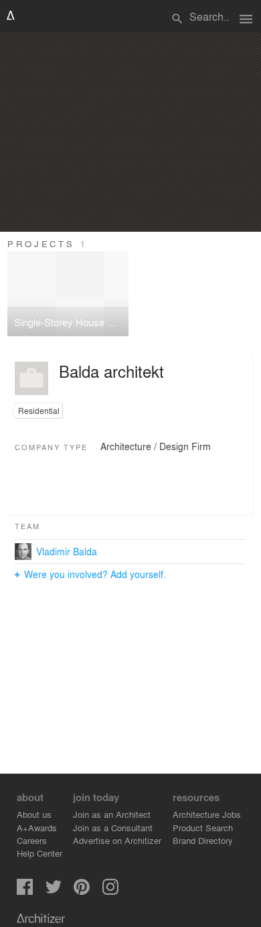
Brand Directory (203, 840)
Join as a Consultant (113, 827)
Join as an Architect (112, 814)
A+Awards (37, 827)
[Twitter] (54, 891)
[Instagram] (110, 891)
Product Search (203, 827)
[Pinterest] (82, 891)
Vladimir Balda (66, 551)
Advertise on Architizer (117, 840)
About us (34, 814)
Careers (32, 840)
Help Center (39, 853)
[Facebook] (25, 891)
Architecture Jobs (207, 814)
